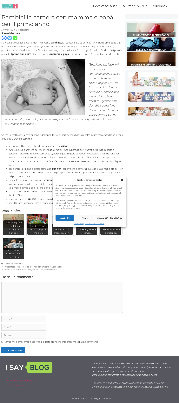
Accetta (64, 217)
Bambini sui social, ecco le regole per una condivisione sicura (33, 269)
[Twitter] (9, 38)
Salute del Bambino (135, 6)
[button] (122, 179)
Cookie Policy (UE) (15, 385)
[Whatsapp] (15, 38)
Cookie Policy (79, 223)
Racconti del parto (105, 6)
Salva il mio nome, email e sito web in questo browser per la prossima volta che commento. (51, 341)
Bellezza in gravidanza (151, 50)
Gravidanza (160, 6)
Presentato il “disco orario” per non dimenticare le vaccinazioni (34, 266)
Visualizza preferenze (109, 217)
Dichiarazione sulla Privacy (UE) (21, 380)
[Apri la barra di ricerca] (174, 6)
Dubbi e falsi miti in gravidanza (151, 65)
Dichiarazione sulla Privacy (95, 223)
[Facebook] (4, 38)
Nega (84, 217)
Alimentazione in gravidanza (151, 35)
